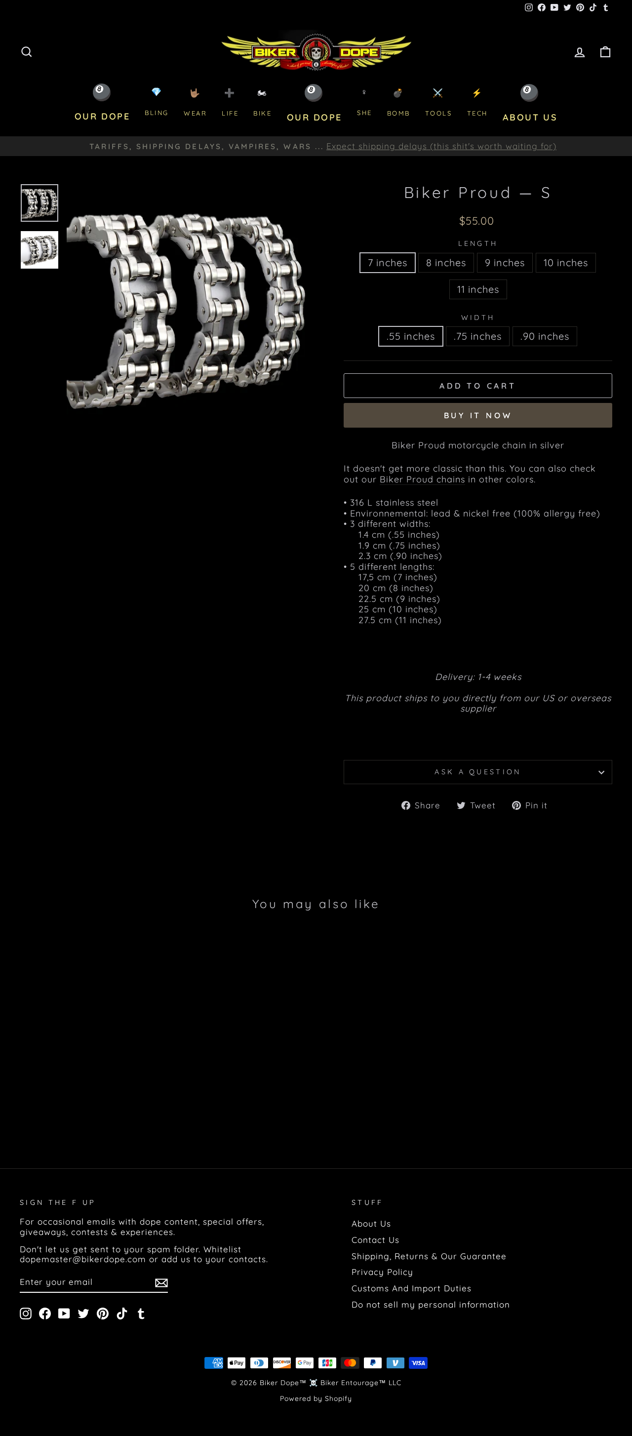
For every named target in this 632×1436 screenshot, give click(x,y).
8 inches (446, 262)
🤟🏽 (195, 102)
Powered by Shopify (316, 1398)
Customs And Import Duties (412, 1288)
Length (478, 243)
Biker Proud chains (422, 479)
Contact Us (375, 1240)
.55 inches (411, 336)
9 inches (505, 262)
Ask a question (477, 771)
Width (478, 318)
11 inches (478, 289)
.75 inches (478, 336)
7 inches (387, 262)
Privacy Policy (382, 1272)
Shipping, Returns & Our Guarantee (429, 1256)
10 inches (566, 262)
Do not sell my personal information (431, 1304)
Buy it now (478, 415)
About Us (371, 1223)
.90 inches (544, 336)
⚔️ (438, 102)
